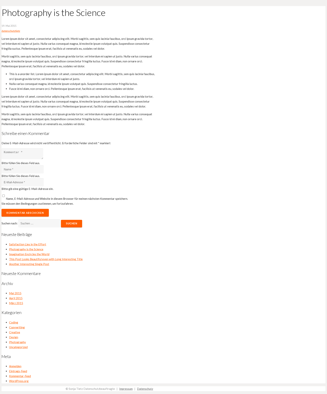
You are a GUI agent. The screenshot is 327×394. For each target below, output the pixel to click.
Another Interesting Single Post (29, 264)
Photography (17, 342)
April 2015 (16, 298)
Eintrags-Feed (18, 371)
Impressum (126, 388)
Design (13, 337)
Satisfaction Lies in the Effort (27, 244)
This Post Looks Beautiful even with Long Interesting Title (46, 259)
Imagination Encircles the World (29, 254)
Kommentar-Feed (20, 376)
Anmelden (15, 366)
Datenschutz (145, 388)
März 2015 (16, 303)
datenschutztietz (11, 30)
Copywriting (17, 327)
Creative (14, 332)
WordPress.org (19, 381)
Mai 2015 (15, 293)
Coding (13, 322)
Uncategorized (18, 347)
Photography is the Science (26, 249)
